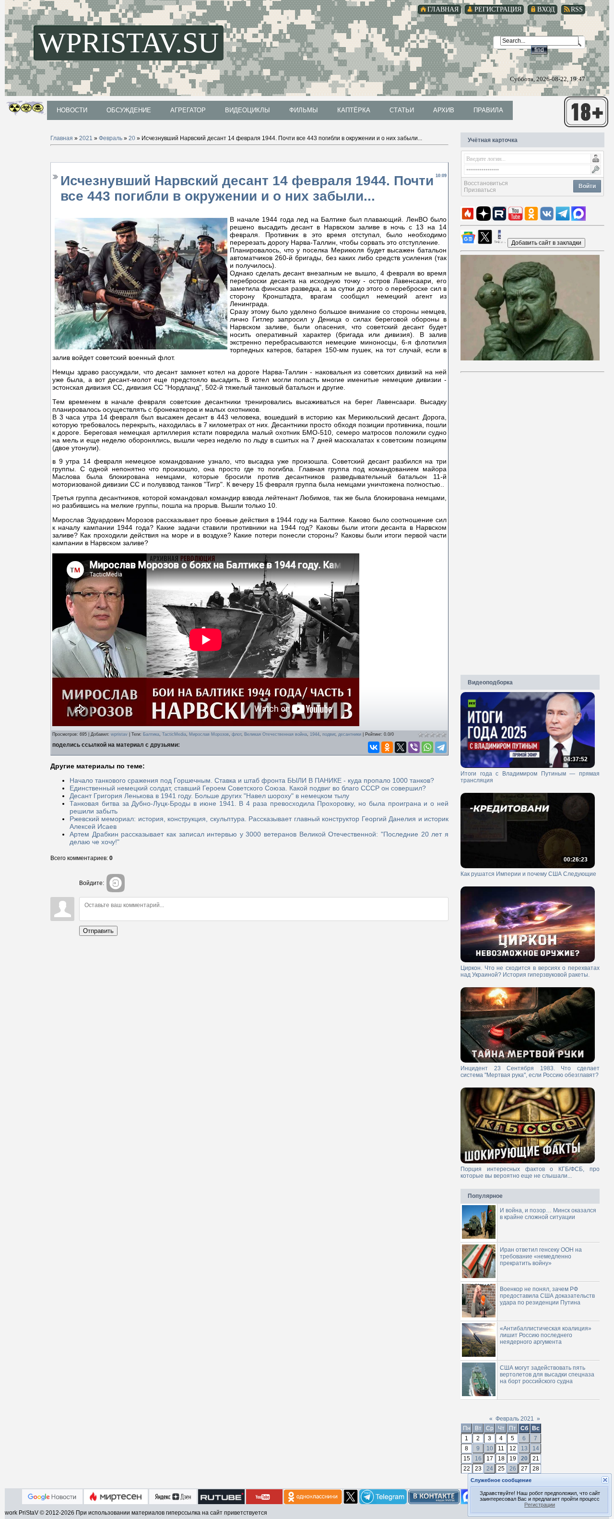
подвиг (328, 734)
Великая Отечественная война (275, 734)
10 (489, 1448)
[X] (400, 747)
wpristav (119, 734)
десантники (349, 734)
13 (524, 1448)
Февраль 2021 (515, 1418)
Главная (61, 138)
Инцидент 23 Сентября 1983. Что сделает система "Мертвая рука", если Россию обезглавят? (530, 1071)
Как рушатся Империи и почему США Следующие (528, 874)
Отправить (98, 930)
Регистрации (539, 1504)
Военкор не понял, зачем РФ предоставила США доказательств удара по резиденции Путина (547, 1296)
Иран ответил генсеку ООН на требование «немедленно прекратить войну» (541, 1256)
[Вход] (115, 883)
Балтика (151, 734)
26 (512, 1468)
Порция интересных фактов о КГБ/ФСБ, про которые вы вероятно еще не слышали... (530, 1172)
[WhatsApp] (427, 747)
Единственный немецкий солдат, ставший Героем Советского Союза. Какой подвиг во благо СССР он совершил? (248, 788)
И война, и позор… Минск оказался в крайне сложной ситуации (548, 1213)
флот (236, 734)
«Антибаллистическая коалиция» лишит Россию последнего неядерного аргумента (545, 1335)
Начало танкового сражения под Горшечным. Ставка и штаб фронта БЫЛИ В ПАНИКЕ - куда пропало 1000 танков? (252, 780)
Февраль (110, 138)
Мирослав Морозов (209, 734)
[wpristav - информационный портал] (546, 242)
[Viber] (414, 747)
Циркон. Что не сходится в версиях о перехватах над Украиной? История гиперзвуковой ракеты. (530, 971)
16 (478, 1458)
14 (535, 1448)
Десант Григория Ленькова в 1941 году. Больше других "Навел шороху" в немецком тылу (209, 796)
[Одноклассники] (387, 747)
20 (132, 138)
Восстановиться (486, 183)
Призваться (480, 190)
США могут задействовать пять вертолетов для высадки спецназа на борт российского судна (547, 1374)
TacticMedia (174, 734)
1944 (314, 734)
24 (489, 1468)
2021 (86, 138)
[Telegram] (441, 747)
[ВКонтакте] (373, 747)
